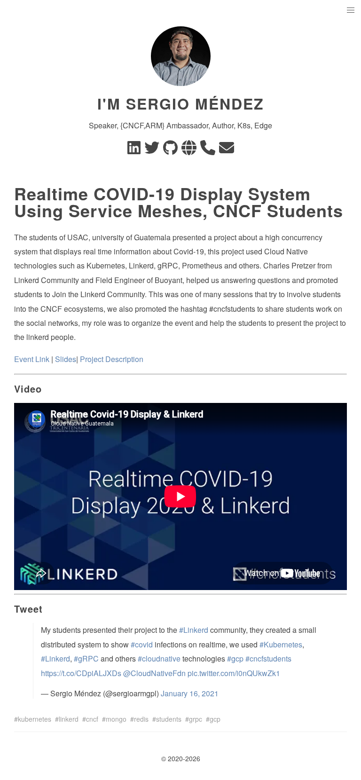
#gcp (235, 658)
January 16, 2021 (190, 693)
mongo (116, 719)
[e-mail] (226, 150)
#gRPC (86, 658)
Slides (65, 359)
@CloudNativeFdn (154, 673)
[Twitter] (151, 150)
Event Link (31, 359)
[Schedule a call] (207, 150)
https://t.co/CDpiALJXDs (81, 673)
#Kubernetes (280, 644)
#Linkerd (193, 629)
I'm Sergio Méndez (180, 103)
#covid (142, 644)
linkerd (68, 719)
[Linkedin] (134, 150)
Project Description (111, 359)
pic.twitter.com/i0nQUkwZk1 (234, 673)
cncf (92, 719)
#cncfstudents (268, 658)
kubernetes (34, 719)
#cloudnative (159, 658)
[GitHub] (170, 150)
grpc (195, 719)
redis (141, 719)
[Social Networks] (188, 150)
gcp (215, 719)
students (168, 719)
